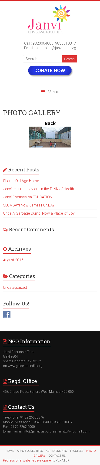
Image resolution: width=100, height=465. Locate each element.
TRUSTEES (76, 450)
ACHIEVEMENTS (56, 450)
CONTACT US (57, 455)
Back (50, 123)
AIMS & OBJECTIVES (30, 450)
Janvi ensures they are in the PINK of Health (38, 189)
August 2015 (13, 260)
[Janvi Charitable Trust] (50, 6)
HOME (10, 450)
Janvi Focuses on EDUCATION (27, 197)
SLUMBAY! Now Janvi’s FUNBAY (29, 205)
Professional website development (28, 460)
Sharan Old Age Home (21, 181)
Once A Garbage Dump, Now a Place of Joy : (39, 213)
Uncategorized (15, 287)
